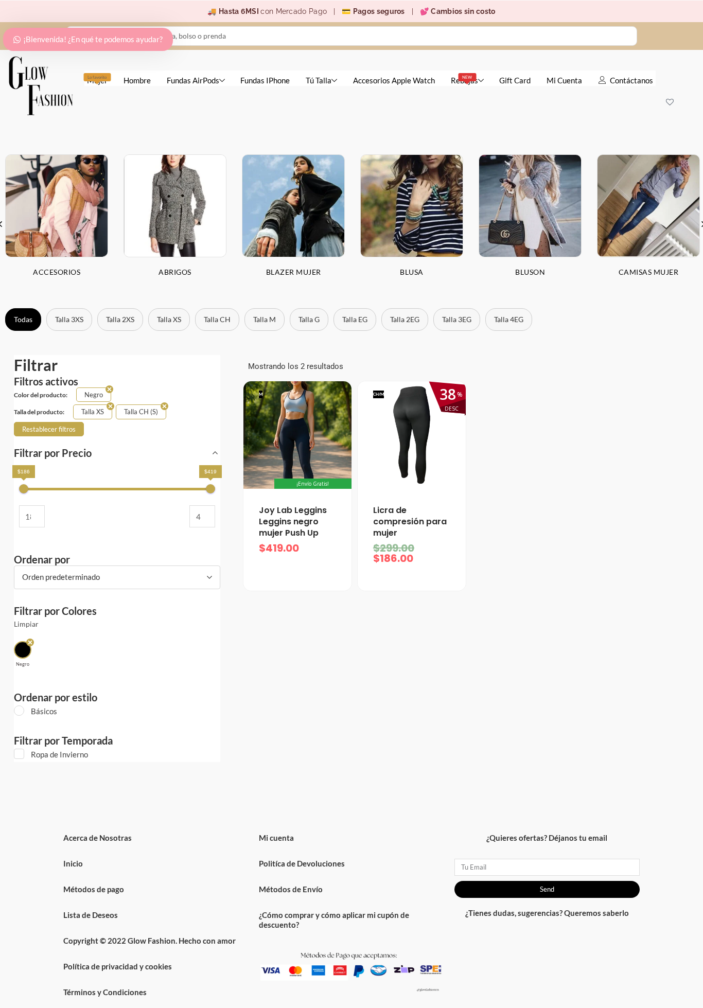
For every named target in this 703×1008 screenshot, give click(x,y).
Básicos (44, 711)
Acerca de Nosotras (97, 837)
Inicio (73, 863)
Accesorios (56, 272)
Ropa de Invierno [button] (59, 754)
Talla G (309, 319)
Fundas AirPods (193, 80)
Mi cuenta (276, 837)
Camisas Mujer (649, 272)
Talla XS (169, 319)
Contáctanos (631, 80)
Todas (23, 319)
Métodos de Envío (291, 889)
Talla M (264, 319)
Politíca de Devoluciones (302, 863)
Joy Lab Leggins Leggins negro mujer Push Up (293, 521)
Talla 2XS (120, 319)
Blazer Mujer (293, 272)
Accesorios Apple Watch (394, 80)
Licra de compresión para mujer (410, 521)
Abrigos (175, 272)
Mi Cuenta (564, 80)
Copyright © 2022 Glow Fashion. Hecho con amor (149, 940)
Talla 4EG (508, 319)
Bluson (530, 272)
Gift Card (515, 80)
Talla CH (217, 319)
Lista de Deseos (90, 914)
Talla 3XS (69, 319)
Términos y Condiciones (105, 992)
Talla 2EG (404, 319)
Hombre (137, 80)
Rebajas (464, 80)
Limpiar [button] (26, 624)
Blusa (412, 272)
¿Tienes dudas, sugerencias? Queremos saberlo (547, 912)
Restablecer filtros (49, 429)
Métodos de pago (93, 889)
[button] (22, 654)
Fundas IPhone (265, 80)
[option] (175, 223)
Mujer (97, 80)
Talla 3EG (456, 319)
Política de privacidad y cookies (117, 966)
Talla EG (354, 319)
